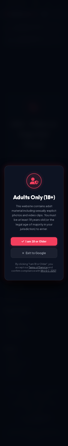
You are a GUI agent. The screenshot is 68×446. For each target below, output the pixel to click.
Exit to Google (36, 253)
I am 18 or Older (36, 241)
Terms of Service (38, 267)
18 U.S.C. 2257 (48, 270)
